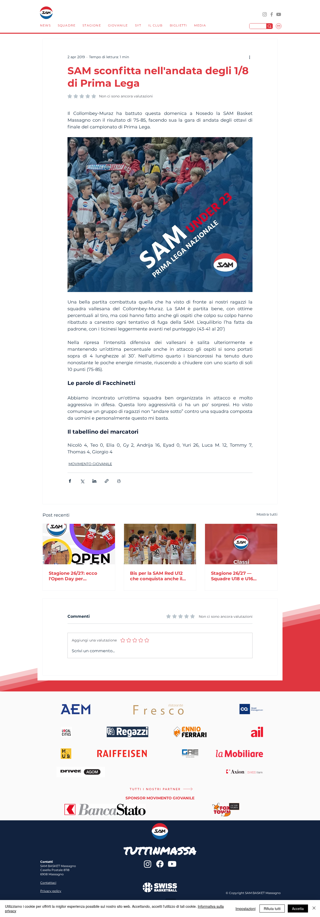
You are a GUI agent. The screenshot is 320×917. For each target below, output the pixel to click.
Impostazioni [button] (246, 908)
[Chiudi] (314, 908)
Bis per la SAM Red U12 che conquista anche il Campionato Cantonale (157, 576)
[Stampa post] (118, 481)
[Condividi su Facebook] (70, 481)
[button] (66, 26)
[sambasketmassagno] (271, 14)
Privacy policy (50, 891)
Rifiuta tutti (272, 908)
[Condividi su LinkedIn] (94, 481)
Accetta (298, 908)
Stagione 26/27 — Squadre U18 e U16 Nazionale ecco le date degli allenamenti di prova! (237, 576)
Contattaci (48, 883)
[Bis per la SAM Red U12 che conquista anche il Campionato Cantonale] (160, 544)
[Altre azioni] (249, 57)
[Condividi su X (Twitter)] (82, 481)
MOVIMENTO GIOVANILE (90, 464)
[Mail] (279, 26)
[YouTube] (279, 14)
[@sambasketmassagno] (265, 14)
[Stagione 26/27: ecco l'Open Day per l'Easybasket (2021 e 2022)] (79, 544)
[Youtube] (172, 864)
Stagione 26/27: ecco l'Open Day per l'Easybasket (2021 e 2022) (73, 576)
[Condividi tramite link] (106, 481)
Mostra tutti (267, 514)
